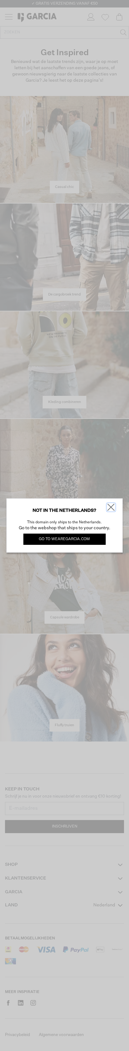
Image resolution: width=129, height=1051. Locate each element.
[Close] (111, 507)
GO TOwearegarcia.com (64, 539)
